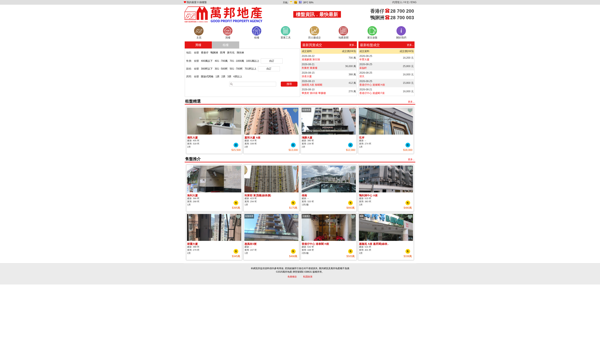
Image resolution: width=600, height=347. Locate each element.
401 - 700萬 (221, 61)
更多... (352, 45)
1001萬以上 (252, 61)
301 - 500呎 (221, 68)
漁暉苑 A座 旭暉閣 (312, 84)
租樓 (226, 45)
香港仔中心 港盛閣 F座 (372, 93)
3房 (229, 76)
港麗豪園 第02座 (311, 59)
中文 (406, 2)
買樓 (198, 45)
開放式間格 (207, 76)
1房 (217, 76)
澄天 (361, 76)
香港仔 (204, 52)
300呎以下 (207, 68)
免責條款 (292, 276)
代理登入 (397, 2)
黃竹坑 (231, 52)
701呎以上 (250, 68)
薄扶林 (240, 52)
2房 (223, 76)
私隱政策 (307, 276)
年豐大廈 (364, 59)
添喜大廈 (307, 76)
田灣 (222, 52)
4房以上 (237, 76)
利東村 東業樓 (309, 68)
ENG (413, 2)
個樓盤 (197, 2)
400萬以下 (207, 61)
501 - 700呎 (236, 68)
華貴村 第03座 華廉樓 (314, 93)
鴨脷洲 (214, 52)
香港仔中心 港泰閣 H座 (372, 84)
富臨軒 (363, 68)
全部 (196, 52)
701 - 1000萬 (237, 61)
